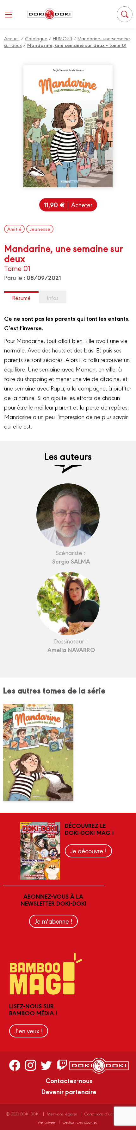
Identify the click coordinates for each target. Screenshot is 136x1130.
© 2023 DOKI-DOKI (23, 1113)
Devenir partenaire (68, 1091)
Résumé (21, 297)
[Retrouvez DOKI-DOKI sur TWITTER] (46, 1065)
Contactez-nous (69, 1080)
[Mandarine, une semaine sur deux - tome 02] (42, 752)
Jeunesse (39, 228)
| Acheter (68, 204)
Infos (53, 297)
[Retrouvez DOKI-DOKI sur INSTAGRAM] (30, 1065)
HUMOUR (62, 38)
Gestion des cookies (80, 1122)
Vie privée (46, 1122)
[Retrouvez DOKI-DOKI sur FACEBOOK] (14, 1065)
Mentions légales (62, 1113)
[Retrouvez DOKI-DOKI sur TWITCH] (62, 1065)
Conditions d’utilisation (104, 1113)
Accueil (12, 38)
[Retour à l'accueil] (49, 14)
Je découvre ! (88, 850)
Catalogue (36, 38)
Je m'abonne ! (53, 921)
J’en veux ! (29, 1030)
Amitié (14, 228)
